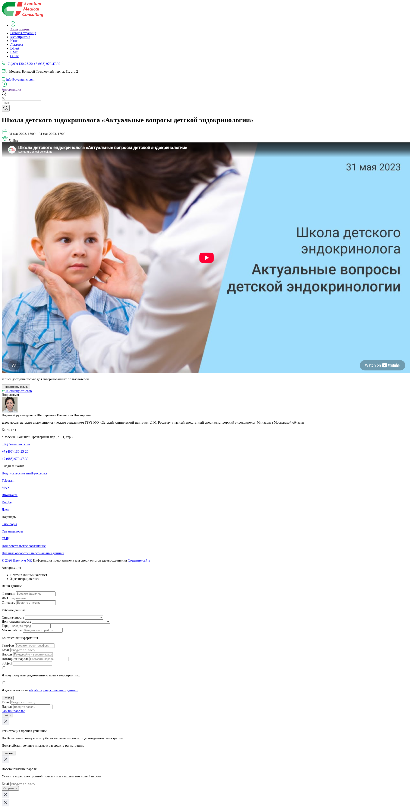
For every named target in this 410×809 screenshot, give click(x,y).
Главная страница (23, 33)
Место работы (12, 630)
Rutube (7, 502)
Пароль (7, 654)
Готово (7, 697)
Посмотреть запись (15, 386)
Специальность (13, 617)
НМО (14, 52)
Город (6, 626)
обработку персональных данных (53, 690)
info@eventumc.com (16, 444)
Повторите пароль (15, 659)
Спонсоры (9, 524)
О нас (14, 56)
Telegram (8, 480)
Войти (7, 715)
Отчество (8, 602)
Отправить (10, 788)
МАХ (6, 488)
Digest (14, 48)
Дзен (5, 509)
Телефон (8, 645)
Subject (7, 663)
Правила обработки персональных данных (33, 553)
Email (6, 650)
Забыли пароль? (13, 711)
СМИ (6, 538)
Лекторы (16, 44)
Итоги (14, 40)
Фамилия (8, 593)
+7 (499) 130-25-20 (15, 451)
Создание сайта (139, 560)
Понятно (8, 753)
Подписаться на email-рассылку (25, 473)
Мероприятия (20, 37)
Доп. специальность (16, 621)
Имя (5, 598)
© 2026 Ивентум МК (17, 560)
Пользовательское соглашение (24, 546)
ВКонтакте (10, 495)
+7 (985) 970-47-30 (15, 459)
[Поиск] (6, 108)
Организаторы (12, 531)
